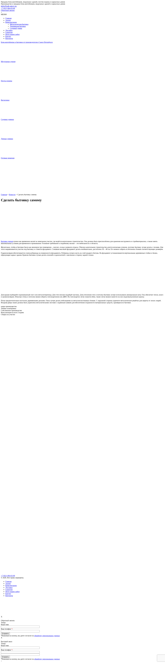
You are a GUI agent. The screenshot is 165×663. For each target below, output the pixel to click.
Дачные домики (7, 139)
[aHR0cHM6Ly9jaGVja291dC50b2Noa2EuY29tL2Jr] (82, 185)
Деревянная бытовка (18, 26)
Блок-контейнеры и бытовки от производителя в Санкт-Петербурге (27, 42)
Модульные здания (8, 61)
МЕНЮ (4, 14)
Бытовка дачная (7, 241)
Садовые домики (7, 119)
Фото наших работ (12, 34)
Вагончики (5, 100)
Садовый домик (16, 28)
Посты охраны (6, 81)
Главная (8, 18)
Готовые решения (7, 158)
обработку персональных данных (47, 636)
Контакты (9, 38)
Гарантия (8, 32)
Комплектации (11, 22)
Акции (8, 20)
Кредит (8, 36)
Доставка (8, 30)
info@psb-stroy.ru (9, 6)
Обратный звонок (8, 10)
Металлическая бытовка (19, 24)
